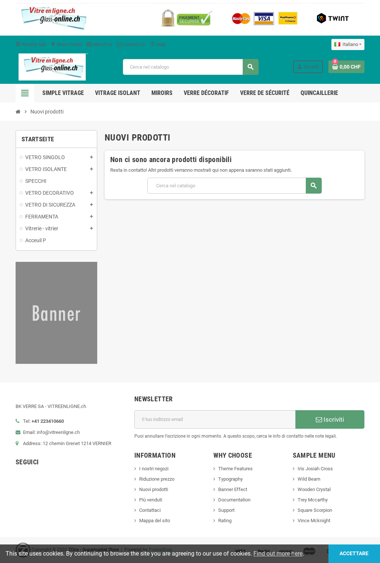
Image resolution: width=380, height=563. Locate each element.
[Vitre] (52, 66)
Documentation (234, 500)
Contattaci (150, 510)
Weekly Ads (31, 44)
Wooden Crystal (314, 489)
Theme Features (235, 468)
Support (226, 510)
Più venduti (150, 500)
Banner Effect (232, 489)
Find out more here (277, 553)
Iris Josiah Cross (315, 468)
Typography (230, 479)
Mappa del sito (154, 520)
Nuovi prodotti (153, 489)
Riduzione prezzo (156, 479)
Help (158, 44)
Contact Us (133, 44)
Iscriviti (333, 419)
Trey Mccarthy (313, 500)
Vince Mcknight (314, 520)
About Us (102, 44)
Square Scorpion (315, 510)
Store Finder (66, 44)
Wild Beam (309, 479)
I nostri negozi (153, 468)
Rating (225, 520)
